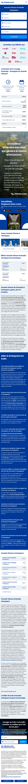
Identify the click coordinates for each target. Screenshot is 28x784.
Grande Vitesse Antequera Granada (11, 660)
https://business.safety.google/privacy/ (11, 776)
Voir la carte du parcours (8, 691)
